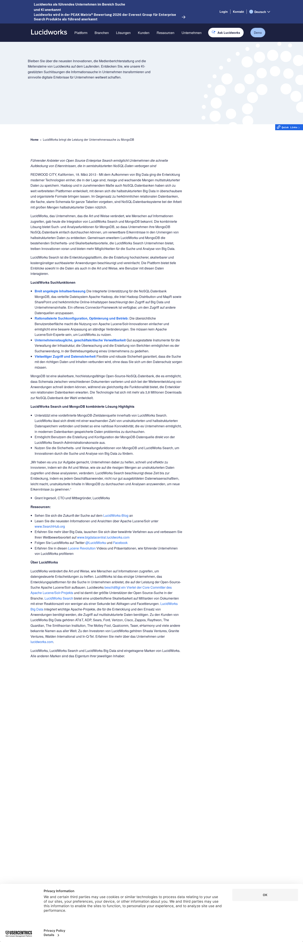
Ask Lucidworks (228, 32)
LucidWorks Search (59, 598)
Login (224, 11)
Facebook (120, 542)
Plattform (80, 32)
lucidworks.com (42, 641)
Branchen (102, 32)
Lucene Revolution (82, 548)
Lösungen (123, 32)
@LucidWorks (95, 542)
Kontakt (238, 11)
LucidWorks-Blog (115, 515)
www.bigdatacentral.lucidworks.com (103, 537)
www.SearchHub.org (50, 526)
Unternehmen (192, 32)
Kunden (143, 32)
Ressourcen (165, 32)
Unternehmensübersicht (199, 47)
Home (35, 140)
